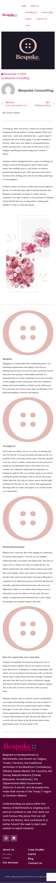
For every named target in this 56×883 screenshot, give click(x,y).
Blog (28, 25)
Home (23, 6)
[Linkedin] (13, 838)
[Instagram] (6, 838)
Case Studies (47, 12)
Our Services (31, 12)
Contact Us (41, 19)
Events (28, 19)
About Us (35, 6)
